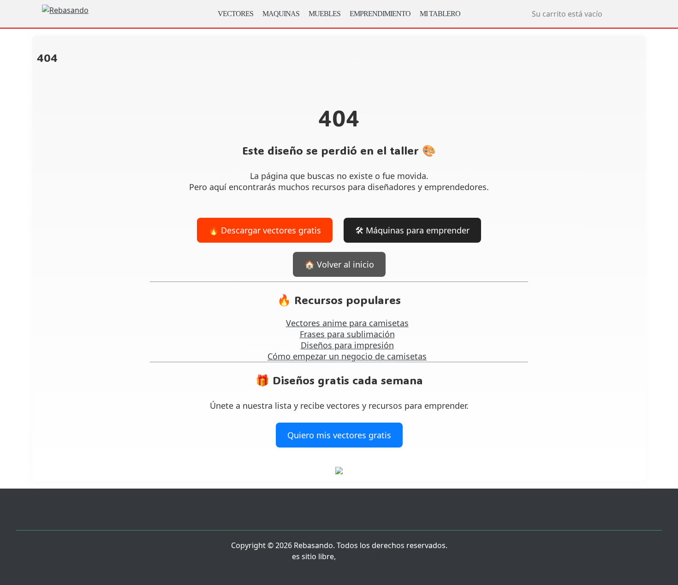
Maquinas (280, 14)
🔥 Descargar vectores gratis (264, 230)
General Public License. (378, 556)
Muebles (324, 14)
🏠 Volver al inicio (339, 264)
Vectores (235, 14)
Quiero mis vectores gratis (339, 435)
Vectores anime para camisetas (347, 322)
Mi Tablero (440, 14)
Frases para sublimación (347, 334)
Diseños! (275, 556)
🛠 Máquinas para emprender (412, 230)
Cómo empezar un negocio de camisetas (347, 356)
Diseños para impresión (347, 345)
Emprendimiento (380, 14)
